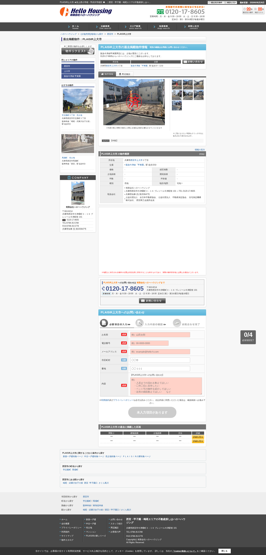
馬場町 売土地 (68, 158)
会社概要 (65, 523)
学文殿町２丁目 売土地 (72, 115)
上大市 (114, 66)
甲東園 (144, 66)
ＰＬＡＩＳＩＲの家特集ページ (137, 456)
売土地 (89, 527)
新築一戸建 (91, 519)
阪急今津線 (135, 66)
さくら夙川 (104, 483)
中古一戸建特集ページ (94, 456)
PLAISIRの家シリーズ (96, 536)
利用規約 (105, 400)
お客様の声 (116, 532)
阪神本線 (87, 505)
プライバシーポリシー (123, 400)
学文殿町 (67, 470)
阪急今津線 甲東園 (72, 76)
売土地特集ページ (113, 456)
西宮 (86, 483)
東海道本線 (98, 505)
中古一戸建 (91, 523)
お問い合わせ (117, 519)
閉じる (225, 551)
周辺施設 (115, 527)
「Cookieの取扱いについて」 (184, 551)
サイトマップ (67, 536)
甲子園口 (93, 483)
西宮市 (108, 66)
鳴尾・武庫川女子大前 (73, 483)
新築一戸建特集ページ (73, 456)
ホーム (64, 519)
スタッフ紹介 (117, 523)
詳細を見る (198, 437)
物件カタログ (67, 540)
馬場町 (75, 470)
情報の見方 (200, 150)
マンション (91, 532)
